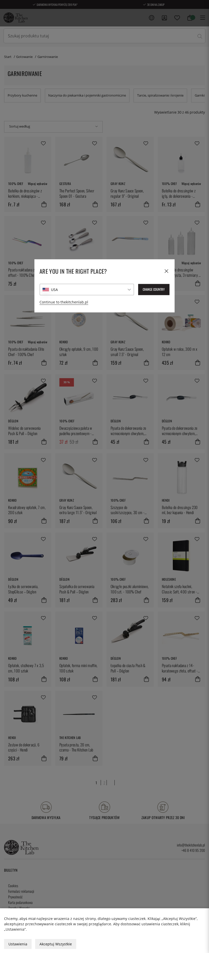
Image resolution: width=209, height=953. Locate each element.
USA (54, 289)
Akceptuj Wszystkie (56, 944)
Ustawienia (17, 944)
